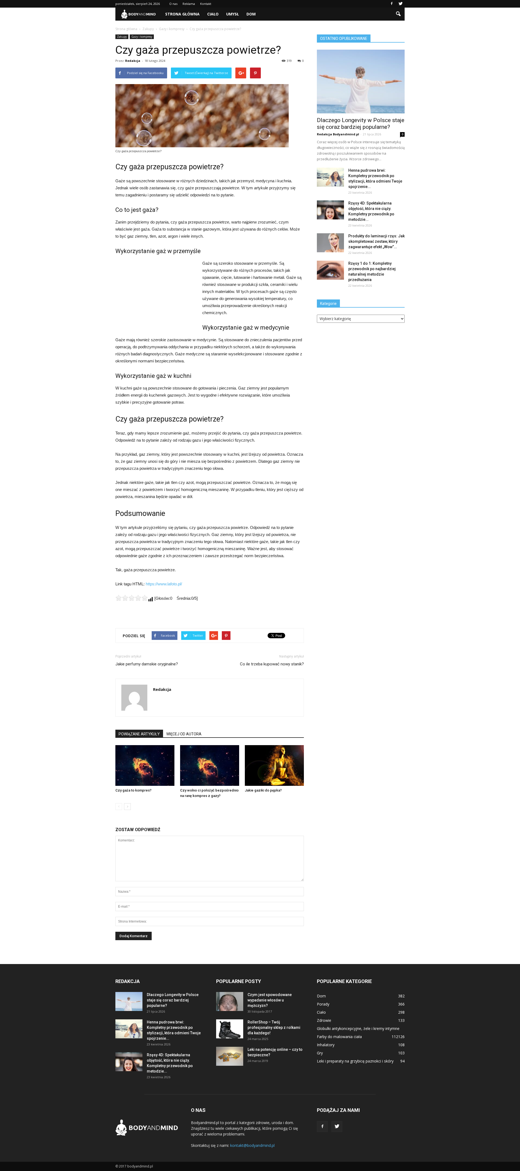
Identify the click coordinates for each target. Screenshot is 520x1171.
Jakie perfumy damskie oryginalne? (146, 664)
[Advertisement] (156, 296)
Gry (320, 1052)
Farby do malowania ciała (339, 1036)
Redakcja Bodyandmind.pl (338, 134)
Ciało (213, 14)
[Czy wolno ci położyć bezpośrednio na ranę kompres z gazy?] (209, 765)
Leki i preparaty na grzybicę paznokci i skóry (355, 1061)
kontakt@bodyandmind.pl (252, 1145)
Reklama (189, 4)
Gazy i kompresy (141, 37)
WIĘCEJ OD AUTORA (184, 734)
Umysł (232, 14)
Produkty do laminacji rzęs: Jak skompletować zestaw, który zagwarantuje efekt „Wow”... (376, 241)
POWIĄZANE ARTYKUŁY (139, 734)
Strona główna (182, 14)
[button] (398, 14)
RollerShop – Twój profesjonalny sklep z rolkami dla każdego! (274, 1027)
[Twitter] (400, 4)
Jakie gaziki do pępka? (263, 790)
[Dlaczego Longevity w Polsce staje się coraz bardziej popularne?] (361, 81)
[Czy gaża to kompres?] (144, 765)
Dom (251, 14)
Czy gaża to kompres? (133, 790)
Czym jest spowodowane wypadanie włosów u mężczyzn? (270, 1000)
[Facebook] (392, 4)
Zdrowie (324, 1020)
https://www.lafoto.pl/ (164, 584)
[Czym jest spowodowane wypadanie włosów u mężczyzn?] (229, 1001)
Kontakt (205, 4)
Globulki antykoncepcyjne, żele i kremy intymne (358, 1028)
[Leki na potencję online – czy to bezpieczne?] (229, 1056)
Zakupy (122, 37)
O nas (173, 4)
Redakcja (132, 61)
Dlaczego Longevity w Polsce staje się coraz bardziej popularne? (360, 123)
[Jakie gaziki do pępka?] (274, 765)
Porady (323, 1004)
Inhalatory (325, 1044)
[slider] (131, 598)
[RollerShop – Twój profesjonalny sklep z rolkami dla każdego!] (229, 1028)
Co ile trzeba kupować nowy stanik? (272, 664)
